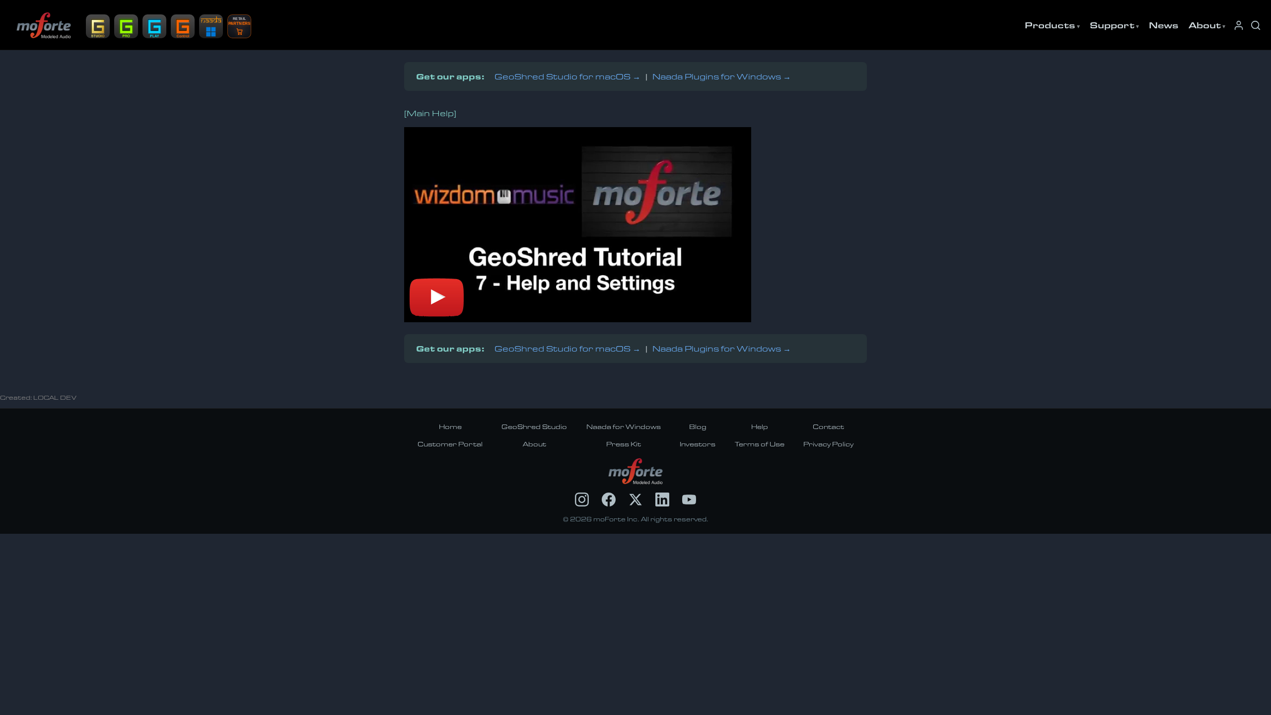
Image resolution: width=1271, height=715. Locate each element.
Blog (697, 426)
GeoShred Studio (534, 426)
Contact (828, 426)
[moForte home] (636, 471)
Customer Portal (450, 444)
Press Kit (623, 444)
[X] (635, 499)
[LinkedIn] (662, 499)
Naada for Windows (623, 426)
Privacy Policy (828, 444)
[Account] (1238, 25)
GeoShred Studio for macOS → (567, 76)
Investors (697, 444)
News (1164, 24)
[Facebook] (609, 499)
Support (1112, 24)
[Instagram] (582, 499)
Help (759, 426)
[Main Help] (430, 113)
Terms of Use (759, 444)
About (1205, 24)
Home (450, 426)
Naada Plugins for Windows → (721, 76)
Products (1050, 24)
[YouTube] (689, 499)
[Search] (1255, 25)
